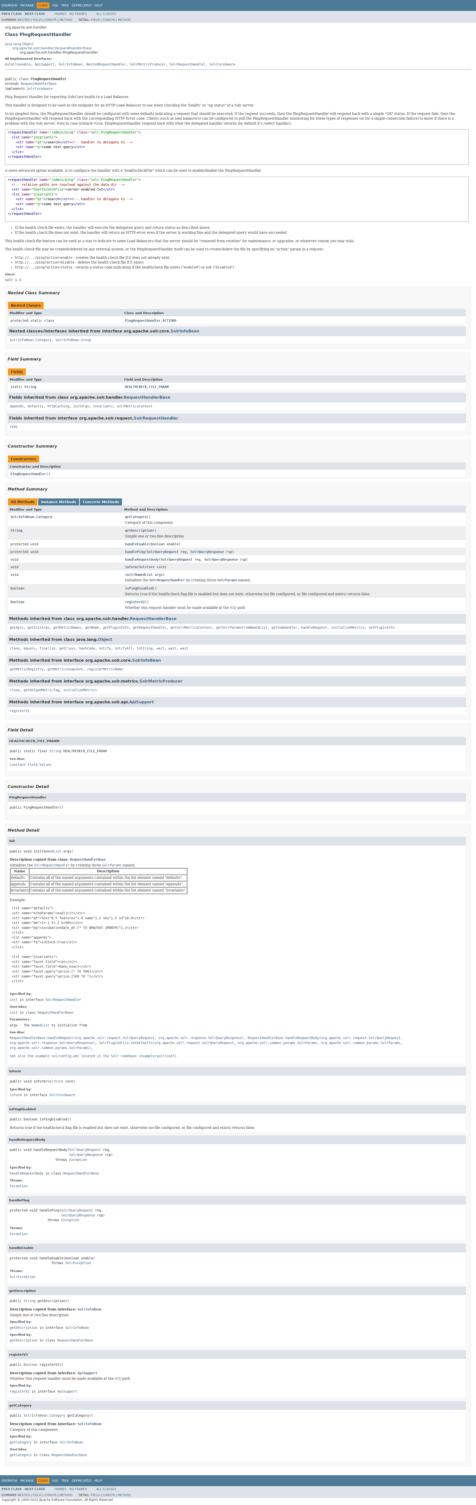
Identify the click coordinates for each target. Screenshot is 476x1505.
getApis (17, 627)
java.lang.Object (19, 44)
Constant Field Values (30, 765)
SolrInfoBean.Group (73, 340)
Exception (78, 1160)
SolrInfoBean (70, 64)
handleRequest (314, 627)
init (129, 575)
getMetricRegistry (26, 669)
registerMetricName (105, 669)
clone (15, 648)
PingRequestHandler (28, 474)
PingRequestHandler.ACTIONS (151, 321)
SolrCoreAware (222, 64)
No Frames (78, 14)
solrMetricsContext (134, 406)
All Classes (106, 14)
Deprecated (81, 5)
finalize (47, 648)
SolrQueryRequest (162, 552)
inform (131, 567)
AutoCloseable (18, 64)
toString (144, 648)
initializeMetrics (348, 627)
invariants (103, 406)
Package (27, 5)
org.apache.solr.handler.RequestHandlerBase (52, 48)
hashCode (87, 648)
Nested (24, 20)
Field (37, 20)
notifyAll (124, 648)
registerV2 (135, 602)
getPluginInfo (116, 627)
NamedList (144, 575)
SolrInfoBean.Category (30, 340)
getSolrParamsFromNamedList (242, 627)
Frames (60, 14)
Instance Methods (58, 502)
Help (98, 5)
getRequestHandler (149, 627)
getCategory (136, 517)
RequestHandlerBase (39, 84)
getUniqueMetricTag (41, 690)
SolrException (78, 1263)
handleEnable (137, 544)
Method (66, 20)
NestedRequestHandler (106, 64)
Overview (9, 5)
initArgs (81, 406)
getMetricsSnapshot (65, 669)
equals (29, 648)
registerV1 (20, 711)
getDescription (139, 530)
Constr (50, 20)
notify (105, 648)
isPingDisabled (139, 588)
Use (55, 5)
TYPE (14, 427)
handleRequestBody (142, 559)
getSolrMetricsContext (191, 627)
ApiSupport (45, 64)
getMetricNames (67, 627)
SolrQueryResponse (207, 552)
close (15, 690)
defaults (35, 406)
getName (92, 627)
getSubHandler (284, 627)
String (30, 387)
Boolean (17, 602)
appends (17, 406)
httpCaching (58, 406)
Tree (65, 5)
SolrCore (147, 567)
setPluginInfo (381, 627)
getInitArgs (38, 627)
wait (160, 648)
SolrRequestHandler (187, 64)
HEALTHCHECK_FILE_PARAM (147, 387)
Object (105, 639)
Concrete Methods (101, 502)
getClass (67, 648)
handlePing (135, 552)
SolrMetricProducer (148, 64)
